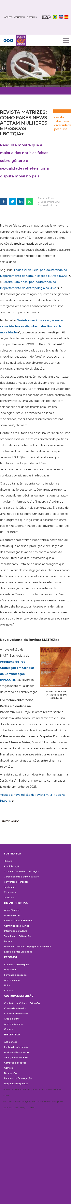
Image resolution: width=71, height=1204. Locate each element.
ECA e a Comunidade (16, 1013)
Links (7, 985)
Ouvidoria (9, 897)
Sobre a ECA (12, 853)
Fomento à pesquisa (15, 975)
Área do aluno (12, 980)
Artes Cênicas (11, 910)
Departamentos (16, 902)
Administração (12, 866)
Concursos (10, 892)
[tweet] (12, 201)
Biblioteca (12, 1034)
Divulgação (10, 1073)
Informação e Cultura (15, 931)
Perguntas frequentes (16, 1083)
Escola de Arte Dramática (18, 951)
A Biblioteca (10, 1042)
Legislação (10, 887)
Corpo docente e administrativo (21, 876)
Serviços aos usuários (16, 1057)
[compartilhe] (3, 201)
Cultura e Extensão (19, 995)
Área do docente (13, 1024)
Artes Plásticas (12, 915)
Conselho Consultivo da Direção (21, 871)
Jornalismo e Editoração (17, 936)
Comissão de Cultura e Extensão (22, 1003)
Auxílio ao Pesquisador (16, 1052)
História (8, 861)
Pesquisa (10, 957)
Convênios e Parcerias (16, 881)
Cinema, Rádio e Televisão (18, 920)
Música (8, 941)
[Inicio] (15, 40)
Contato (8, 990)
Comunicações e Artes (16, 925)
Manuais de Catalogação (18, 1078)
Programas (10, 969)
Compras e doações (15, 1062)
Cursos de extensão (15, 1008)
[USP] (46, 17)
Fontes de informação (16, 1047)
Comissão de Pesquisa (16, 964)
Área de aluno (12, 1018)
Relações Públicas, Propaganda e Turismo (27, 946)
